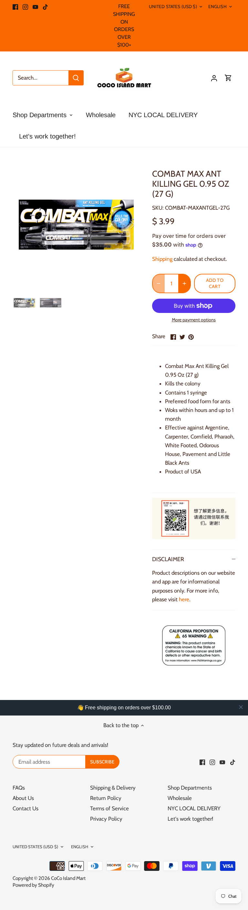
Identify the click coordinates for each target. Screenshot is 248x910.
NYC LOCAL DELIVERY (194, 808)
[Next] (124, 224)
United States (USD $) (173, 6)
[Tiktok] (45, 6)
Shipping (162, 259)
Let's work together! (190, 819)
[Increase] (184, 283)
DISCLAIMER (168, 559)
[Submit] (75, 78)
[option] (76, 224)
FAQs (19, 787)
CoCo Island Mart (68, 878)
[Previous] (29, 224)
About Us (23, 798)
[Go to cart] (228, 78)
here (184, 599)
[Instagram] (25, 6)
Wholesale (180, 798)
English (217, 6)
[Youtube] (35, 6)
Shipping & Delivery (113, 787)
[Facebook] (15, 6)
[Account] (214, 78)
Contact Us (25, 808)
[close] (241, 707)
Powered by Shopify (33, 885)
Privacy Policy (106, 819)
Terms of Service (109, 808)
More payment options (194, 319)
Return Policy (105, 798)
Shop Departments (190, 787)
